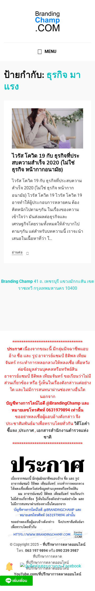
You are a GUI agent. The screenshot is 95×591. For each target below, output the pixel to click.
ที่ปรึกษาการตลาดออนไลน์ (64, 544)
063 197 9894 (36, 550)
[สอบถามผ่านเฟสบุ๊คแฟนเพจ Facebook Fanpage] (50, 565)
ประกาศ (26, 430)
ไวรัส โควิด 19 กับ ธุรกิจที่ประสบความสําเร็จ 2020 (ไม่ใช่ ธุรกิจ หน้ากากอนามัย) (45, 162)
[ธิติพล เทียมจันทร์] (9, 565)
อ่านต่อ (17, 252)
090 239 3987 (67, 550)
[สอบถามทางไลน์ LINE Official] (16, 580)
